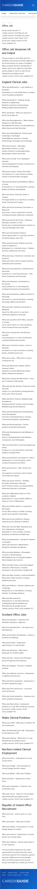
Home (3, 23)
